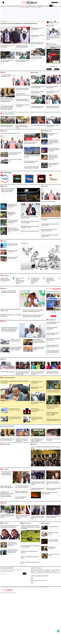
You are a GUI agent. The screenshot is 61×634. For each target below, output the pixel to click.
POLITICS (13, 5)
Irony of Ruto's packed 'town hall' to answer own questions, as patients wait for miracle (35, 281)
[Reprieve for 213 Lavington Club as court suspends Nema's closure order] (28, 195)
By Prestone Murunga (6, 25)
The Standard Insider (8, 377)
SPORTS (26, 5)
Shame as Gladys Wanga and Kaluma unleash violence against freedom (22, 126)
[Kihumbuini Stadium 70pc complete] (7, 365)
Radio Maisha (27, 7)
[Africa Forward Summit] (15, 456)
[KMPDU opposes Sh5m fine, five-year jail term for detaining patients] (7, 432)
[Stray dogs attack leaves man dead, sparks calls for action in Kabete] (51, 211)
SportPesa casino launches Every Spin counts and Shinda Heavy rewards (54, 149)
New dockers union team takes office (10, 133)
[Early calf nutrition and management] (44, 135)
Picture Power (6, 444)
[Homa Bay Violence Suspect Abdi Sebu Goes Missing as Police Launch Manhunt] (53, 31)
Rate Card (11, 587)
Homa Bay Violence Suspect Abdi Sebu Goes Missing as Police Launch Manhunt (53, 38)
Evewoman (46, 523)
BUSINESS (16, 5)
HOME (6, 5)
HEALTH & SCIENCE (8, 426)
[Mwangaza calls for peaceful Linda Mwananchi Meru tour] (32, 298)
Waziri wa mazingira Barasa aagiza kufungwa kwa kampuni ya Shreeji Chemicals (7, 516)
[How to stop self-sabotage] (44, 527)
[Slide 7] (17, 465)
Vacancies (15, 587)
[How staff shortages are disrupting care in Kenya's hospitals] (21, 477)
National (4, 131)
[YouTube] (57, 571)
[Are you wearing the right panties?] (44, 534)
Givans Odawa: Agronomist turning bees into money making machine (13, 221)
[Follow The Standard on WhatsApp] (58, 631)
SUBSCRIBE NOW (54, 2)
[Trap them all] (41, 257)
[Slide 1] (8, 465)
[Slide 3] (11, 465)
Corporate (3, 587)
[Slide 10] (22, 465)
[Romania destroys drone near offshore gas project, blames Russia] (36, 495)
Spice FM (33, 7)
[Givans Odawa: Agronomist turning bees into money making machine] (3, 222)
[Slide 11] (23, 465)
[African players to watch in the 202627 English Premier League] (53, 365)
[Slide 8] (19, 465)
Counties (45, 186)
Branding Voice (47, 131)
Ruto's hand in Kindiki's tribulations (38, 125)
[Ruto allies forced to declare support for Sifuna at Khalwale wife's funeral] (27, 419)
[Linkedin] (49, 571)
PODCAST (48, 5)
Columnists (5, 275)
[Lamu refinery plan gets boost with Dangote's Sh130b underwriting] (30, 209)
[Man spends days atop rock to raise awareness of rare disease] (4, 410)
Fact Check (5, 469)
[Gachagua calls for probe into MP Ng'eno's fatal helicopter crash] (38, 99)
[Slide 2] (10, 465)
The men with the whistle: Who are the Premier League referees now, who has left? (37, 373)
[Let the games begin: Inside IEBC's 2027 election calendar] (4, 154)
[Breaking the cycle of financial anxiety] (44, 548)
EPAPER (51, 5)
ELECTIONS (34, 5)
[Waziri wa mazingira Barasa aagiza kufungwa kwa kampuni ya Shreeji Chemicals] (7, 509)
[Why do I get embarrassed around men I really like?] (44, 541)
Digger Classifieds (38, 580)
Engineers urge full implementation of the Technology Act (12, 213)
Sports (4, 359)
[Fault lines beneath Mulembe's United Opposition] (15, 35)
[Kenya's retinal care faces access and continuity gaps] (53, 432)
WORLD (20, 5)
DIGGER (54, 5)
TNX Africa (5, 523)
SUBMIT (24, 573)
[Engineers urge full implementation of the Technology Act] (3, 214)
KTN (44, 5)
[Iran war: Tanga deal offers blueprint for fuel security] (3, 245)
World (34, 444)
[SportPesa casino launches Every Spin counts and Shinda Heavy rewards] (44, 150)
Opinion (4, 241)
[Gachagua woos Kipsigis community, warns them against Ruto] (38, 79)
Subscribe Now (53, 54)
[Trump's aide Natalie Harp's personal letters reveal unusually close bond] (3, 552)
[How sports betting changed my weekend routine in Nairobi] (44, 165)
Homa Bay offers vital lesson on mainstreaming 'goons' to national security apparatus (20, 281)
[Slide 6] (16, 465)
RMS (28, 587)
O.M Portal (21, 587)
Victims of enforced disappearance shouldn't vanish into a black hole (5, 279)
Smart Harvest (26, 523)
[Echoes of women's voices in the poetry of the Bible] (3, 258)
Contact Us (7, 587)
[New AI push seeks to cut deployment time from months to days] (3, 206)
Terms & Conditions (37, 587)
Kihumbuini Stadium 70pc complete (7, 371)
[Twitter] (42, 571)
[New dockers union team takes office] (21, 80)
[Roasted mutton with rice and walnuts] (44, 555)
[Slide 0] (7, 465)
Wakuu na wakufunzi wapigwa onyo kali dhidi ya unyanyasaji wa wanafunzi (23, 517)
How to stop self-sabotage (53, 526)
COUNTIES (10, 5)
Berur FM (39, 7)
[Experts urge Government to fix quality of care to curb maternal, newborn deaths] (23, 432)
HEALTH (23, 5)
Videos (4, 321)
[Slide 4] (13, 465)
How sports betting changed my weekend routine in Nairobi (53, 164)
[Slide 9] (20, 465)
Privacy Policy (32, 587)
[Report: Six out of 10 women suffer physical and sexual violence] (32, 137)
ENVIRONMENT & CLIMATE (40, 5)
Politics (4, 288)
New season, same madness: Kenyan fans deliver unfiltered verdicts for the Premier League (23, 373)
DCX (18, 587)
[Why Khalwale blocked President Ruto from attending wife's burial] (53, 99)
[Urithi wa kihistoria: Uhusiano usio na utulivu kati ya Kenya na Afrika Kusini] (38, 510)
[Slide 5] (14, 465)
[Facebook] (35, 571)
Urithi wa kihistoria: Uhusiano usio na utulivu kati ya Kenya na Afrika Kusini (37, 517)
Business (4, 186)
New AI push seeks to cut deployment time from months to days (12, 205)
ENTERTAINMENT (30, 5)
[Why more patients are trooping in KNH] (4, 161)
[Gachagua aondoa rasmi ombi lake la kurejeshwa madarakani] (53, 510)
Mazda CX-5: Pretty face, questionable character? (30, 231)
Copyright (25, 587)
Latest (4, 72)
